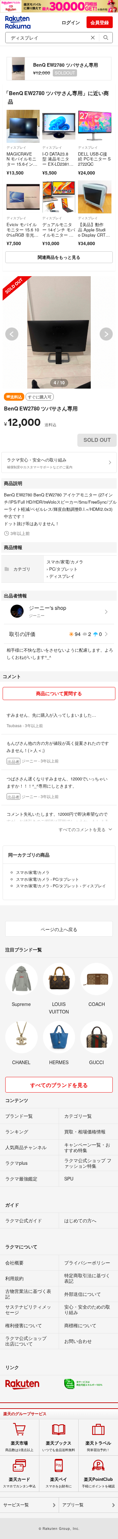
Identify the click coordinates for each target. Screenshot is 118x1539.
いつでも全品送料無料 (58, 1446)
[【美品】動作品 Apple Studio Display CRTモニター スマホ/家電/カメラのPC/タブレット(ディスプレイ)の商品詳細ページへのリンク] (94, 196)
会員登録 (99, 22)
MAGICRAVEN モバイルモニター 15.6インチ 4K (21, 161)
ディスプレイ (16, 147)
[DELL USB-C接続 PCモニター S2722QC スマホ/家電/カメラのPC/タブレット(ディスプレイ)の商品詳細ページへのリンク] (94, 126)
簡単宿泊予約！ (98, 1446)
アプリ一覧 (73, 1504)
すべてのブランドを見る (59, 1085)
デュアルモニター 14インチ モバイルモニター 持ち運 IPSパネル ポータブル (58, 234)
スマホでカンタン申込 (19, 1482)
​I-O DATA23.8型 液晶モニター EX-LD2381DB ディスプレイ (57, 161)
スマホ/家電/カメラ (65, 562)
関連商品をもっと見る (59, 257)
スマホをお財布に (59, 1482)
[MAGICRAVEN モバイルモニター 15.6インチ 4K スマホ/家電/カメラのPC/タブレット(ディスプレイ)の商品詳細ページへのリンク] (23, 126)
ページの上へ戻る (59, 929)
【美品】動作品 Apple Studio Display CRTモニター (94, 232)
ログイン (71, 22)
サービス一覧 (16, 1504)
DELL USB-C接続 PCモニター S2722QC (94, 159)
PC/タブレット (63, 569)
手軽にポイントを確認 (98, 1482)
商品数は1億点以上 (19, 1446)
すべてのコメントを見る (82, 829)
